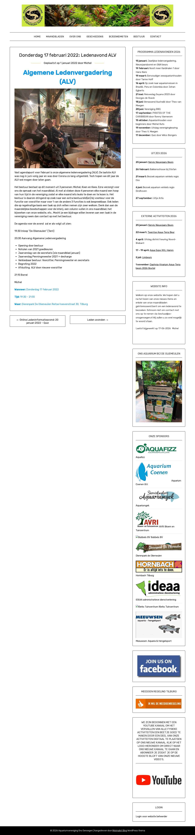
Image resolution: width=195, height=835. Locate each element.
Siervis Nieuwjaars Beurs (160, 162)
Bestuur (139, 36)
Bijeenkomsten (118, 36)
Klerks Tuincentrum (168, 606)
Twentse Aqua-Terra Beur (161, 232)
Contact (155, 36)
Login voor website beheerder (151, 816)
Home (37, 36)
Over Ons (75, 36)
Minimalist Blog (119, 830)
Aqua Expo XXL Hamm (162, 250)
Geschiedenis (95, 36)
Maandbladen (55, 36)
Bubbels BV (156, 537)
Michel (88, 62)
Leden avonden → (97, 319)
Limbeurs (147, 257)
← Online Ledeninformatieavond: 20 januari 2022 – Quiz (37, 321)
